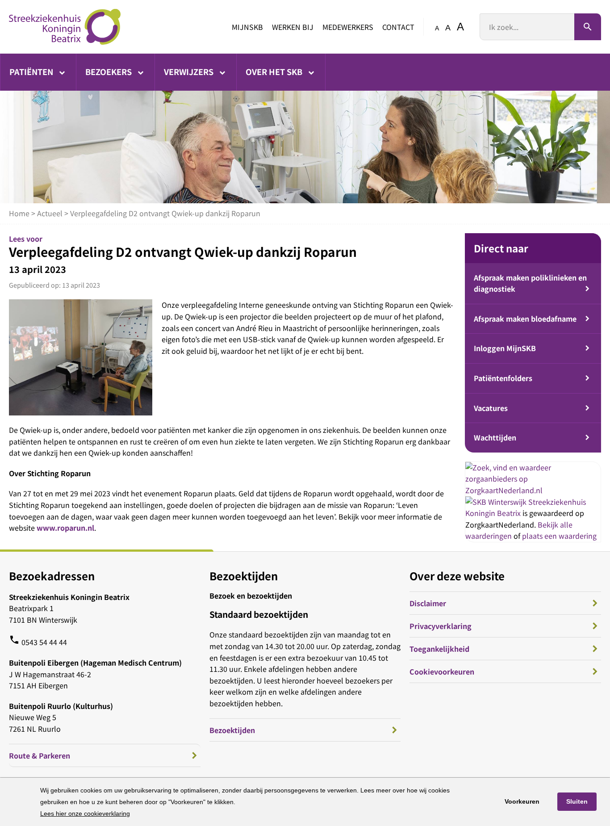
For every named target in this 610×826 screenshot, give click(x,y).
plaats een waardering (559, 535)
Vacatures (491, 408)
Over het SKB (275, 71)
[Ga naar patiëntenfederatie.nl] (496, 501)
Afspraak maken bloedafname (525, 318)
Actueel (50, 213)
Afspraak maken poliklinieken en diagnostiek (530, 283)
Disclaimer (427, 603)
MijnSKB (247, 26)
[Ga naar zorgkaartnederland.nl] (533, 490)
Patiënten (32, 71)
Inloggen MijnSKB (505, 348)
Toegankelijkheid (439, 648)
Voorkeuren (522, 801)
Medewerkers (347, 26)
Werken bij (292, 26)
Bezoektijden (232, 730)
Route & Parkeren (39, 755)
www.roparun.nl (65, 527)
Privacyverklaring (440, 626)
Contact (398, 26)
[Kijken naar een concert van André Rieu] (80, 357)
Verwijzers (189, 71)
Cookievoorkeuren (441, 671)
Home (19, 213)
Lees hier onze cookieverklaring (85, 813)
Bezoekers (109, 71)
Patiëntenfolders (503, 378)
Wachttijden (495, 437)
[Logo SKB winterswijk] (65, 27)
